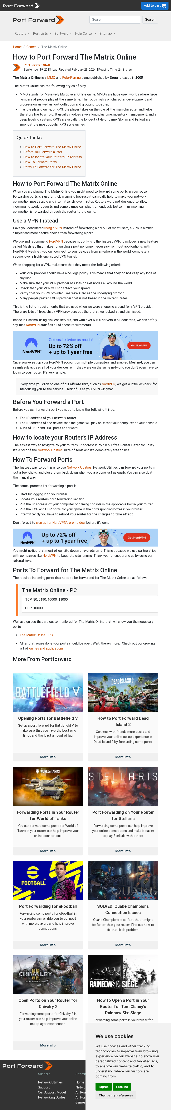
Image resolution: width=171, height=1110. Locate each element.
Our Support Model (52, 1092)
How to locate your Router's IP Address (52, 157)
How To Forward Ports (40, 162)
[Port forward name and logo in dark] (38, 19)
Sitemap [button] (106, 34)
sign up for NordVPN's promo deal (61, 523)
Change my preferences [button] (116, 1095)
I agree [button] (103, 1086)
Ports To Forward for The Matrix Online (52, 167)
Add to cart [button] (153, 6)
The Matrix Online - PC (36, 635)
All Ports (81, 1097)
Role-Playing (71, 78)
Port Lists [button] (41, 34)
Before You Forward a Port (42, 152)
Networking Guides (51, 1097)
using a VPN (53, 228)
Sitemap (81, 1074)
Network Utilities (50, 450)
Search (150, 20)
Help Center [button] (84, 34)
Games (31, 47)
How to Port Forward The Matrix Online (52, 147)
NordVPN (56, 241)
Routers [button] (21, 34)
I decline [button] (122, 1086)
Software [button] (61, 34)
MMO (51, 78)
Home (17, 47)
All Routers (83, 1092)
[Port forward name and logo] (21, 5)
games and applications (46, 648)
